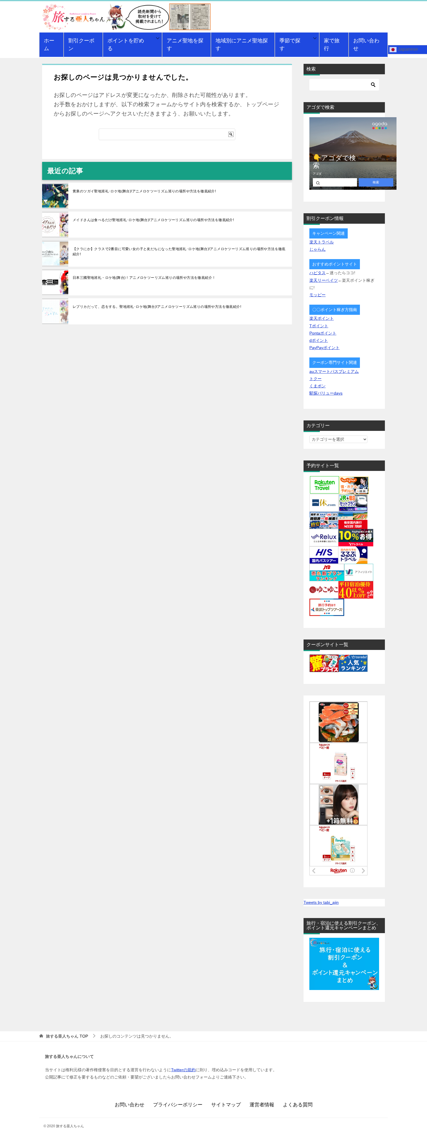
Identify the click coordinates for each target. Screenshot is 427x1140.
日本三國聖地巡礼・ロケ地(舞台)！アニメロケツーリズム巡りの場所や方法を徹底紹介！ (144, 278)
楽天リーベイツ (323, 280)
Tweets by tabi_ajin (321, 902)
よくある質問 (298, 1105)
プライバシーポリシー (177, 1105)
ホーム (49, 44)
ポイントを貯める (125, 44)
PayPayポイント (324, 347)
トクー (315, 378)
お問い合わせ (366, 44)
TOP (67, 1036)
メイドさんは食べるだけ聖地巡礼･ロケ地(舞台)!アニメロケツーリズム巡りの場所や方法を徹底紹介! (153, 220)
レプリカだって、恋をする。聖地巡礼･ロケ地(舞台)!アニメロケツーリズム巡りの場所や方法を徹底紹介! (157, 307)
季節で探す (289, 44)
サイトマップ (226, 1105)
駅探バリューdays (325, 393)
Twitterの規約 (183, 1069)
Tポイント (318, 326)
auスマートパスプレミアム (334, 371)
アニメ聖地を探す (185, 44)
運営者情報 (262, 1105)
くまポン (317, 386)
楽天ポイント (321, 318)
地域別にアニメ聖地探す (242, 44)
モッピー (317, 294)
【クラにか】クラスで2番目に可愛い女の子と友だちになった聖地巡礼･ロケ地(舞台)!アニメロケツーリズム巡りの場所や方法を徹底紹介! (179, 251)
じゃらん (317, 249)
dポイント (318, 340)
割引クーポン (81, 44)
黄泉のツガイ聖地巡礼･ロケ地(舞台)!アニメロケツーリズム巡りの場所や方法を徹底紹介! (144, 191)
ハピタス (317, 272)
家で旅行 (332, 44)
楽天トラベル (321, 242)
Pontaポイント (322, 333)
